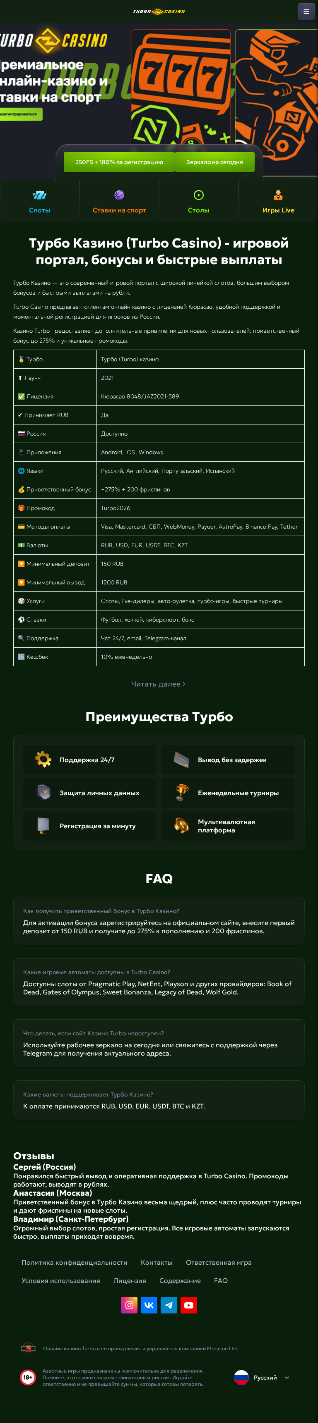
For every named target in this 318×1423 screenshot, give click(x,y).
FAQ (221, 1280)
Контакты (157, 1262)
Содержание (180, 1280)
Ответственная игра (219, 1262)
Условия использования (61, 1280)
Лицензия (129, 1280)
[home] (159, 12)
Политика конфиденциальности (75, 1262)
